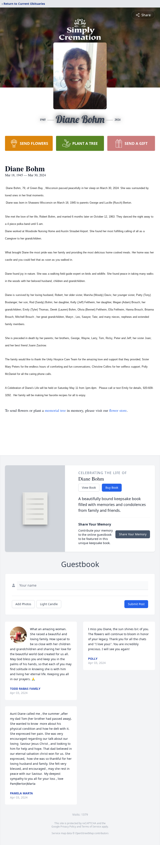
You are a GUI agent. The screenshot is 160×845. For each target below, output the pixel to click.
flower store (118, 410)
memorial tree (55, 410)
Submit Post (136, 604)
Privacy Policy (68, 826)
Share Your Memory (132, 534)
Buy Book (111, 487)
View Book (89, 487)
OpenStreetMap (84, 833)
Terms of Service (91, 826)
